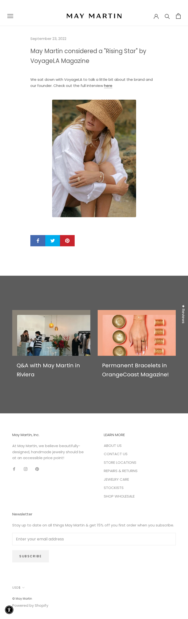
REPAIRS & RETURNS (121, 470)
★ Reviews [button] (183, 314)
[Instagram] (25, 469)
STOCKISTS (114, 487)
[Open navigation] (10, 16)
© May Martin (22, 598)
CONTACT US (116, 453)
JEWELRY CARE (116, 479)
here (108, 85)
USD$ (16, 587)
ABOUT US (113, 445)
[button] (9, 610)
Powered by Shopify (30, 605)
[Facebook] (14, 469)
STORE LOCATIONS (120, 462)
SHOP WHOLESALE (119, 496)
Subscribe (30, 556)
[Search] (167, 16)
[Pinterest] (37, 469)
